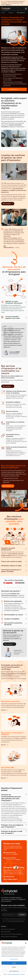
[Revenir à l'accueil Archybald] (5, 8)
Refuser (14, 967)
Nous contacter (7, 203)
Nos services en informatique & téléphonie (11, 934)
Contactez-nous (13, 89)
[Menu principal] (26, 8)
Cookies (5, 974)
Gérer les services (14, 959)
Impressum (22, 974)
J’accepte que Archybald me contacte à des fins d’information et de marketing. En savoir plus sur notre (14, 920)
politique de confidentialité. (17, 921)
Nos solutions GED (5, 931)
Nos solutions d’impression (8, 929)
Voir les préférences (14, 971)
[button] (26, 943)
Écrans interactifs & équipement (9, 936)
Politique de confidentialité (13, 974)
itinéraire (15, 854)
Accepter (14, 963)
